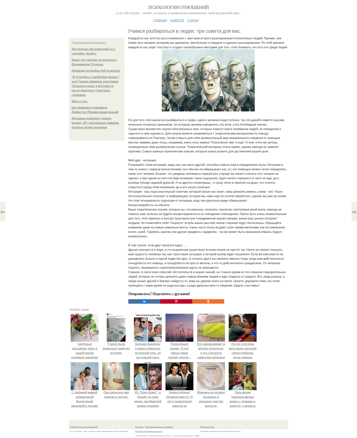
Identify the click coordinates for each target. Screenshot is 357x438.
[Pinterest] (176, 301)
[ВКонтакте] (144, 301)
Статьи (193, 19)
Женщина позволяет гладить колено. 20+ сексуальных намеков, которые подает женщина (95, 123)
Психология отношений (178, 7)
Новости (177, 19)
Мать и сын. (80, 101)
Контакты (139, 427)
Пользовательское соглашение (159, 427)
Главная (160, 19)
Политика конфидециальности (149, 431)
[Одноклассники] (208, 301)
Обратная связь (207, 427)
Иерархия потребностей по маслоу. (96, 70)
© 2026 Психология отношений (84, 427)
